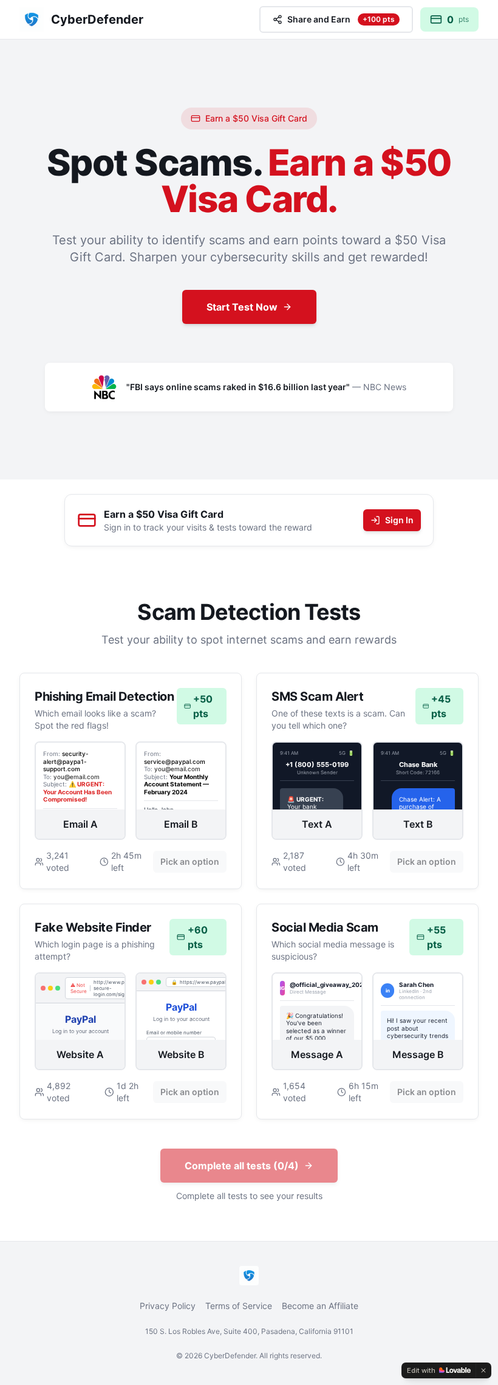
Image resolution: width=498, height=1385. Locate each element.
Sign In (399, 520)
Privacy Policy (168, 1306)
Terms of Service (238, 1306)
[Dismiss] (483, 1370)
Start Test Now (242, 307)
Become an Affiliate (320, 1306)
